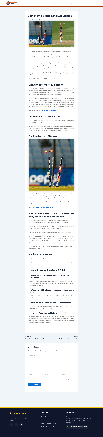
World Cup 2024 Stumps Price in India (46, 207)
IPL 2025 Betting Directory (47, 426)
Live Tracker (61, 3)
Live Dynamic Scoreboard (47, 420)
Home (54, 3)
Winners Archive (71, 3)
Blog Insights (82, 3)
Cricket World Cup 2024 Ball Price (48, 110)
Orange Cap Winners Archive (48, 416)
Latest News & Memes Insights (48, 423)
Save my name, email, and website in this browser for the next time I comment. (49, 379)
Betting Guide (92, 3)
